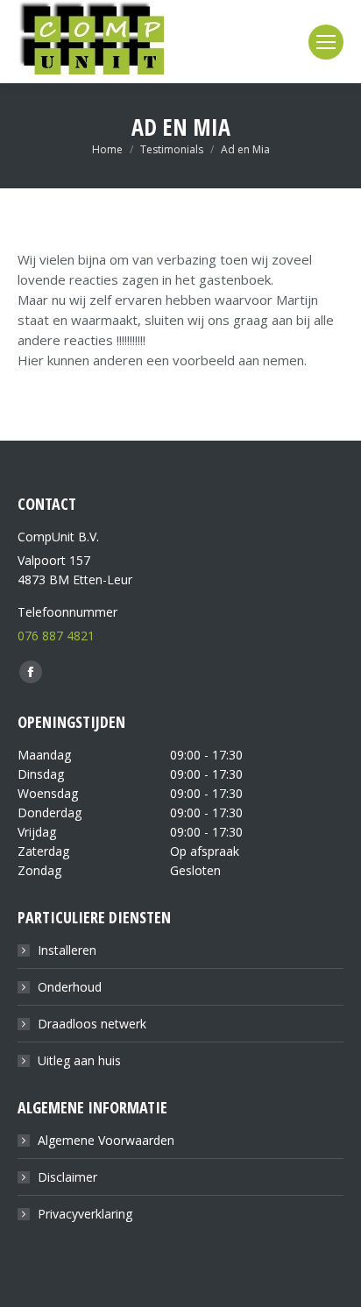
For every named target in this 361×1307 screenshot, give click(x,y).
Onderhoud (70, 986)
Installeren (67, 950)
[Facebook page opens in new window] (30, 672)
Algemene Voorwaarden (106, 1140)
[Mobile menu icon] (325, 42)
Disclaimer (67, 1177)
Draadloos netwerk (92, 1023)
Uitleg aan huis (79, 1060)
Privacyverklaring (85, 1213)
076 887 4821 (56, 635)
